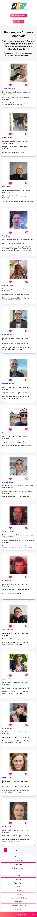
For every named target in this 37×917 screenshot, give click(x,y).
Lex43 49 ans (6, 187)
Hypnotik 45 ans (8, 482)
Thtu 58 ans (6, 236)
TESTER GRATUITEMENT (18, 15)
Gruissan (18, 879)
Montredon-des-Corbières (18, 898)
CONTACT (32, 915)
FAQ (10, 915)
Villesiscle (18, 909)
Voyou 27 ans (7, 580)
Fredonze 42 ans (8, 334)
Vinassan (19, 890)
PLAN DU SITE (22, 915)
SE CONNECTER (18, 21)
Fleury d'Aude (18, 883)
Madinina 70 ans (7, 285)
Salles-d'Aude (18, 887)
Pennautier (18, 894)
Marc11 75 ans (7, 137)
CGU (14, 915)
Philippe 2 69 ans (8, 384)
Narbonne (18, 857)
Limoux (18, 872)
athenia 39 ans (7, 826)
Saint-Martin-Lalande (18, 905)
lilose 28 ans (6, 777)
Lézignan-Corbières (18, 868)
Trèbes (18, 875)
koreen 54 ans (7, 728)
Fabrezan (18, 902)
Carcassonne (18, 860)
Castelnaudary (18, 864)
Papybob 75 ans (7, 433)
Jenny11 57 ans (7, 630)
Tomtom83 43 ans (8, 88)
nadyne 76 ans (7, 679)
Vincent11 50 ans (8, 531)
